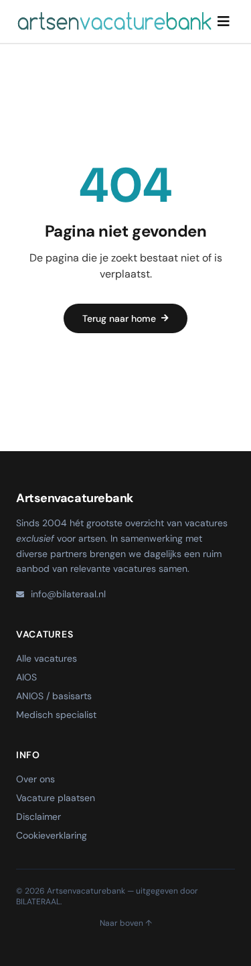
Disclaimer (38, 816)
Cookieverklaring (51, 835)
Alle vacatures (46, 658)
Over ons (35, 779)
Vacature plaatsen (55, 798)
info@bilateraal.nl (68, 594)
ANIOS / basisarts (54, 696)
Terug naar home (119, 318)
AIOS (26, 677)
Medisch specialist (56, 715)
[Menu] (223, 21)
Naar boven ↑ (126, 923)
